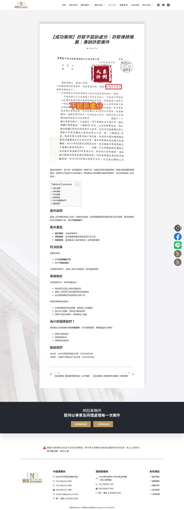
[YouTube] (168, 5)
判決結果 (56, 194)
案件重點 (56, 191)
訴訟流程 (146, 5)
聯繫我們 (124, 5)
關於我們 (73, 5)
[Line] (163, 5)
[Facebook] (158, 5)
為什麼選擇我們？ (60, 200)
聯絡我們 (56, 203)
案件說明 (56, 188)
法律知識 (135, 5)
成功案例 (112, 5)
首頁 (64, 5)
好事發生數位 (110, 507)
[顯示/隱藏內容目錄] (76, 184)
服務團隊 (85, 5)
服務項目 (99, 5)
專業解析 (56, 197)
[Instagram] (177, 228)
